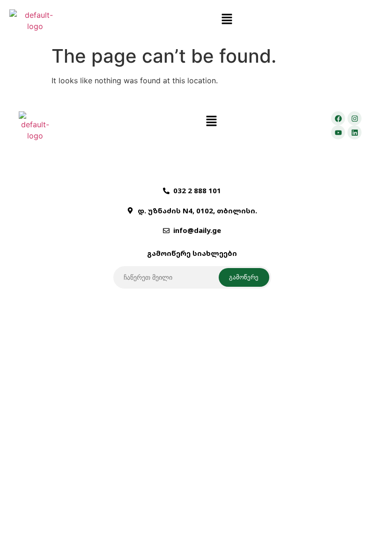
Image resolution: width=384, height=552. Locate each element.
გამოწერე (243, 277)
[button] (227, 19)
